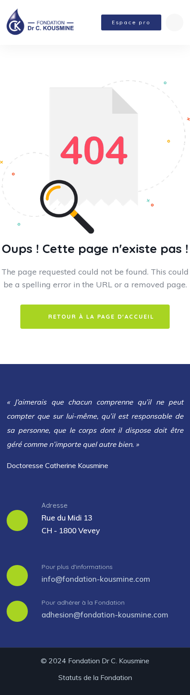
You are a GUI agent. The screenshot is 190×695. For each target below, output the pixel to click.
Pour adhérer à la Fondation (83, 602)
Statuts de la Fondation (95, 677)
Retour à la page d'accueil (100, 316)
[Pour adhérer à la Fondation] (17, 611)
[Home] (40, 22)
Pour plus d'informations (77, 567)
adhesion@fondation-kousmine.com (105, 614)
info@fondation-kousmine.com (96, 579)
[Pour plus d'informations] (17, 575)
